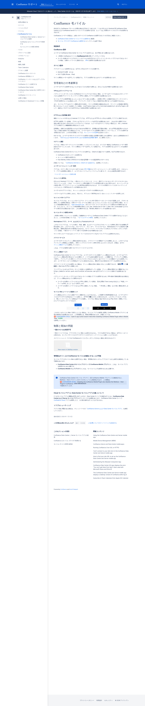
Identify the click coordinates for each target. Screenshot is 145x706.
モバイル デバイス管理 (86, 217)
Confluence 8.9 (26, 17)
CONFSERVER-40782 (69, 382)
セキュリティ (108, 700)
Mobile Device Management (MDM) (104, 440)
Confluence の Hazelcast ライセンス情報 (31, 101)
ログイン (124, 4)
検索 (118, 4)
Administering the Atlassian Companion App (107, 462)
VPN (86, 60)
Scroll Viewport (74, 489)
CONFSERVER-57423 (63, 316)
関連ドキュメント (46, 4)
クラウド (108, 17)
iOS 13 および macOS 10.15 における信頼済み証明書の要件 (79, 137)
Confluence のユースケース (27, 73)
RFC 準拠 (87, 169)
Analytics (21, 58)
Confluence (64, 489)
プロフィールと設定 (24, 52)
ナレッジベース (61, 4)
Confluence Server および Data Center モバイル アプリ (104, 408)
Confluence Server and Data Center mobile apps (108, 444)
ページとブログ (23, 28)
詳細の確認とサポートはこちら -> (107, 11)
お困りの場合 (22, 98)
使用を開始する (23, 22)
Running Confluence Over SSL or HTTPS (106, 447)
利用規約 (99, 700)
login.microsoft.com (78, 204)
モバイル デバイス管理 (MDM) (29, 47)
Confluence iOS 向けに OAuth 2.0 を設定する (80, 163)
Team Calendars (23, 67)
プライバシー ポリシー (87, 700)
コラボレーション (23, 55)
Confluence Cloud (59, 400)
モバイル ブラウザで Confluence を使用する (71, 41)
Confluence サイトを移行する (27, 84)
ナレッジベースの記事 (91, 132)
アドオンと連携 (23, 70)
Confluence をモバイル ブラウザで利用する (67, 440)
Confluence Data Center (26, 87)
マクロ (20, 50)
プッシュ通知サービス (60, 245)
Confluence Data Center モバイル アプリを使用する (74, 38)
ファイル (21, 31)
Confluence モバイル (25, 34)
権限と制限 (21, 64)
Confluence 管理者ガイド (26, 76)
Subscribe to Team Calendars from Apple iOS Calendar (110, 478)
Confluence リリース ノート (27, 95)
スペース (21, 25)
